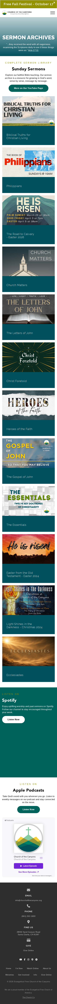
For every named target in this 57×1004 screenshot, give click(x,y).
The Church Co (28, 997)
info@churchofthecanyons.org (28, 900)
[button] (52, 12)
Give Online (28, 951)
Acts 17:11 (33, 50)
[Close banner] (54, 3)
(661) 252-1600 (29, 916)
